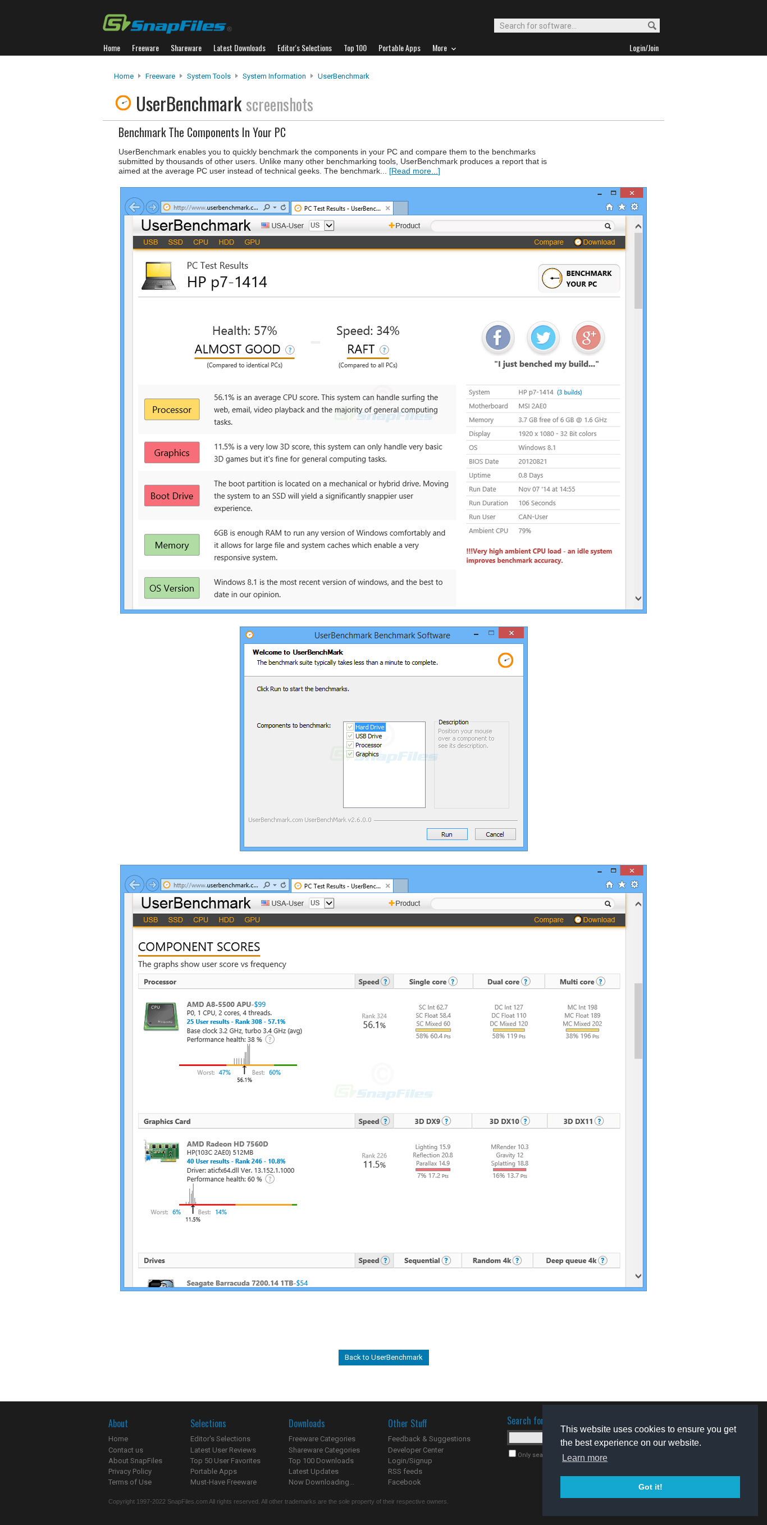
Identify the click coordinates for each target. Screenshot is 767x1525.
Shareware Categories (324, 1450)
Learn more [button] (585, 1458)
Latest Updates (314, 1471)
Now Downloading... (321, 1482)
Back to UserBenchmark (384, 1357)
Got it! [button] (650, 1486)
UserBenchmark (343, 76)
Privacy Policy (130, 1471)
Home (124, 76)
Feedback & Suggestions (429, 1439)
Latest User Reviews (223, 1450)
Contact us (125, 1450)
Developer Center (416, 1450)
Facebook (404, 1482)
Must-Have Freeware (223, 1482)
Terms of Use (130, 1482)
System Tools (209, 76)
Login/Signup (410, 1460)
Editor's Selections (220, 1439)
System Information (274, 76)
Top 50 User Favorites (225, 1460)
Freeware (160, 76)
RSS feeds (405, 1471)
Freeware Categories (322, 1439)
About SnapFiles (135, 1460)
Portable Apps (213, 1471)
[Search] (647, 26)
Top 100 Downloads (321, 1460)
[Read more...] (414, 170)
